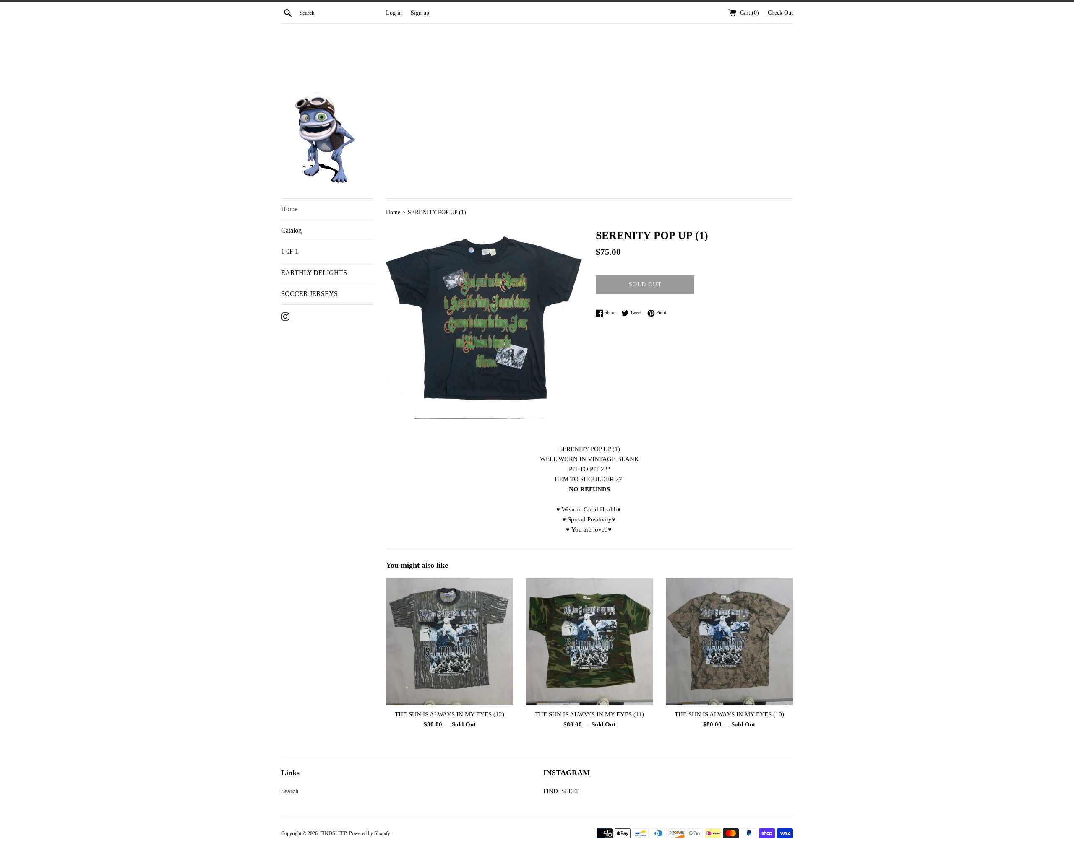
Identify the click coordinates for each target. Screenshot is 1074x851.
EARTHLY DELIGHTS (314, 272)
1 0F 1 (289, 251)
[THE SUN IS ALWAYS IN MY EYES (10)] (729, 641)
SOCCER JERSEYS (309, 293)
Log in (394, 13)
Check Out (780, 13)
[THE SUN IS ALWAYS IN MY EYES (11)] (589, 641)
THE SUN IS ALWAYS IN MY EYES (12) (449, 714)
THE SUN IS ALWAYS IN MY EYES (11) (589, 714)
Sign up (420, 13)
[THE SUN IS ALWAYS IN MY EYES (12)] (449, 641)
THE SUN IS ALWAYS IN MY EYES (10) (729, 714)
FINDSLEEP (333, 833)
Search (290, 791)
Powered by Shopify (369, 833)
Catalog (291, 230)
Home (289, 209)
